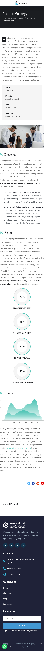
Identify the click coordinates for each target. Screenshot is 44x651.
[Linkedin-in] (5, 545)
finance (21, 18)
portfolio (12, 18)
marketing (31, 18)
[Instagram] (23, 545)
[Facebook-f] (17, 545)
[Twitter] (11, 545)
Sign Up (22, 626)
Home (4, 18)
